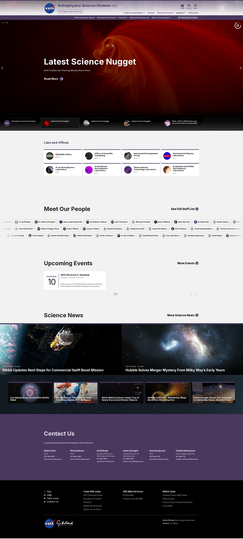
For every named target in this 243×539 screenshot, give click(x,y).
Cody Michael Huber (141, 236)
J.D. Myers (174, 523)
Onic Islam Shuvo (163, 236)
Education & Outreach (93, 499)
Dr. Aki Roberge (15, 222)
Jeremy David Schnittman (230, 236)
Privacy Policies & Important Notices (178, 502)
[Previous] (3, 67)
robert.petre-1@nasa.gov (53, 459)
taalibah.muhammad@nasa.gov (187, 459)
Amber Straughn (130, 451)
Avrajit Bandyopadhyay (214, 229)
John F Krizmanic (111, 222)
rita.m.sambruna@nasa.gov (80, 459)
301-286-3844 (49, 456)
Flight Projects (168, 499)
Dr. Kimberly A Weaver (88, 222)
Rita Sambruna (77, 451)
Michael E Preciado (133, 222)
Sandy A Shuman (97, 236)
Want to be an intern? (92, 509)
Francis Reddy (28, 236)
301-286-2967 (102, 459)
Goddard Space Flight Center (175, 495)
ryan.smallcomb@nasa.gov (159, 459)
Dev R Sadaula (191, 229)
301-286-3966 (75, 456)
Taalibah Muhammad (185, 451)
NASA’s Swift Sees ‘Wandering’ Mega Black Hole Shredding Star (167, 398)
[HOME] (182, 5)
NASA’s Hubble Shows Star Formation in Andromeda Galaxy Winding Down (212, 398)
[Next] (240, 67)
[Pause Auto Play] (238, 25)
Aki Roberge (102, 451)
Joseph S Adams (103, 229)
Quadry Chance (213, 222)
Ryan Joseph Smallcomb (63, 222)
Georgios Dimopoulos (186, 236)
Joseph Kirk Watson (170, 229)
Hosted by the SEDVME (133, 499)
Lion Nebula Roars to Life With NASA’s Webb (29, 398)
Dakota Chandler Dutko (50, 236)
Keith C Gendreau (234, 222)
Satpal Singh (207, 236)
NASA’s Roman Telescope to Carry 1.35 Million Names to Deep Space (74, 398)
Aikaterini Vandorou (125, 229)
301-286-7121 (181, 456)
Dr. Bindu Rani (193, 222)
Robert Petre (50, 451)
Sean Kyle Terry (174, 222)
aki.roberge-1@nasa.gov (105, 461)
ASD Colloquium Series (93, 495)
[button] (70, 11)
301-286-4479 (154, 456)
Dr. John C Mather (118, 236)
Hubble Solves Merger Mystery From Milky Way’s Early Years (175, 370)
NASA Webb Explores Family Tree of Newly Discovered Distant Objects (120, 398)
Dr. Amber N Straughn (37, 222)
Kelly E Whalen (83, 229)
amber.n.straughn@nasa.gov (133, 461)
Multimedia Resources (93, 506)
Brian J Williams (154, 222)
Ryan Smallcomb (157, 451)
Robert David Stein (36, 229)
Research (88, 502)
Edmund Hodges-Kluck (61, 229)
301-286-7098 (128, 459)
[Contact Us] (45, 502)
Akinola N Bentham (74, 236)
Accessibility (168, 506)
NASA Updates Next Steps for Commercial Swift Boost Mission (53, 370)
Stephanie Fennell (148, 229)
